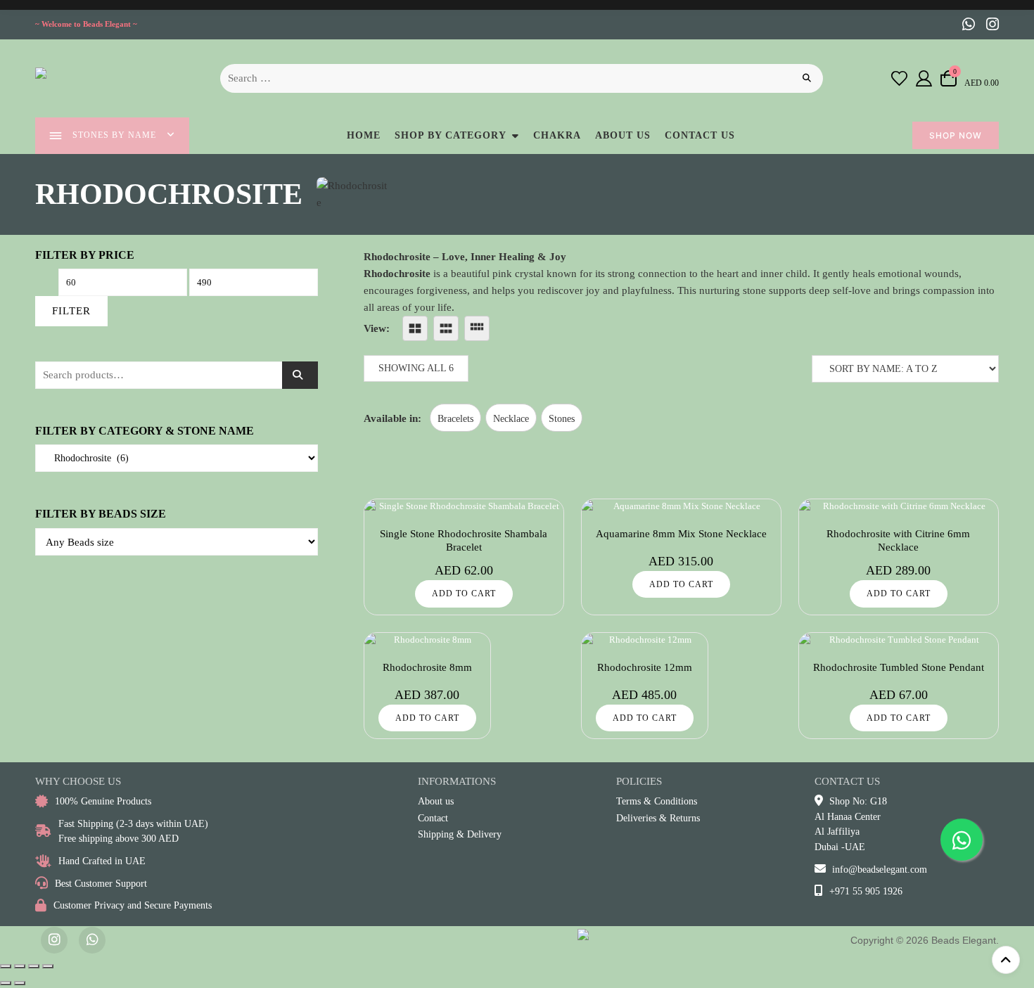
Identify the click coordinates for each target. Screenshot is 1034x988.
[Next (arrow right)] (19, 983)
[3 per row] (446, 328)
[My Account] (924, 78)
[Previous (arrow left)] (5, 983)
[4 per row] (477, 328)
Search (300, 375)
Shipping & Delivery (460, 834)
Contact (433, 818)
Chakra (557, 135)
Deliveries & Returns (658, 818)
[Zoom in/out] (5, 966)
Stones (562, 418)
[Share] (33, 966)
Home (364, 135)
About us (623, 135)
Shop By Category (450, 135)
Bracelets (455, 418)
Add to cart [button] (464, 593)
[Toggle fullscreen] (19, 966)
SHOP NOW (955, 135)
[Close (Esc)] (47, 966)
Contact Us (700, 135)
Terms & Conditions (656, 801)
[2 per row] (415, 328)
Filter (71, 310)
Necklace (511, 418)
